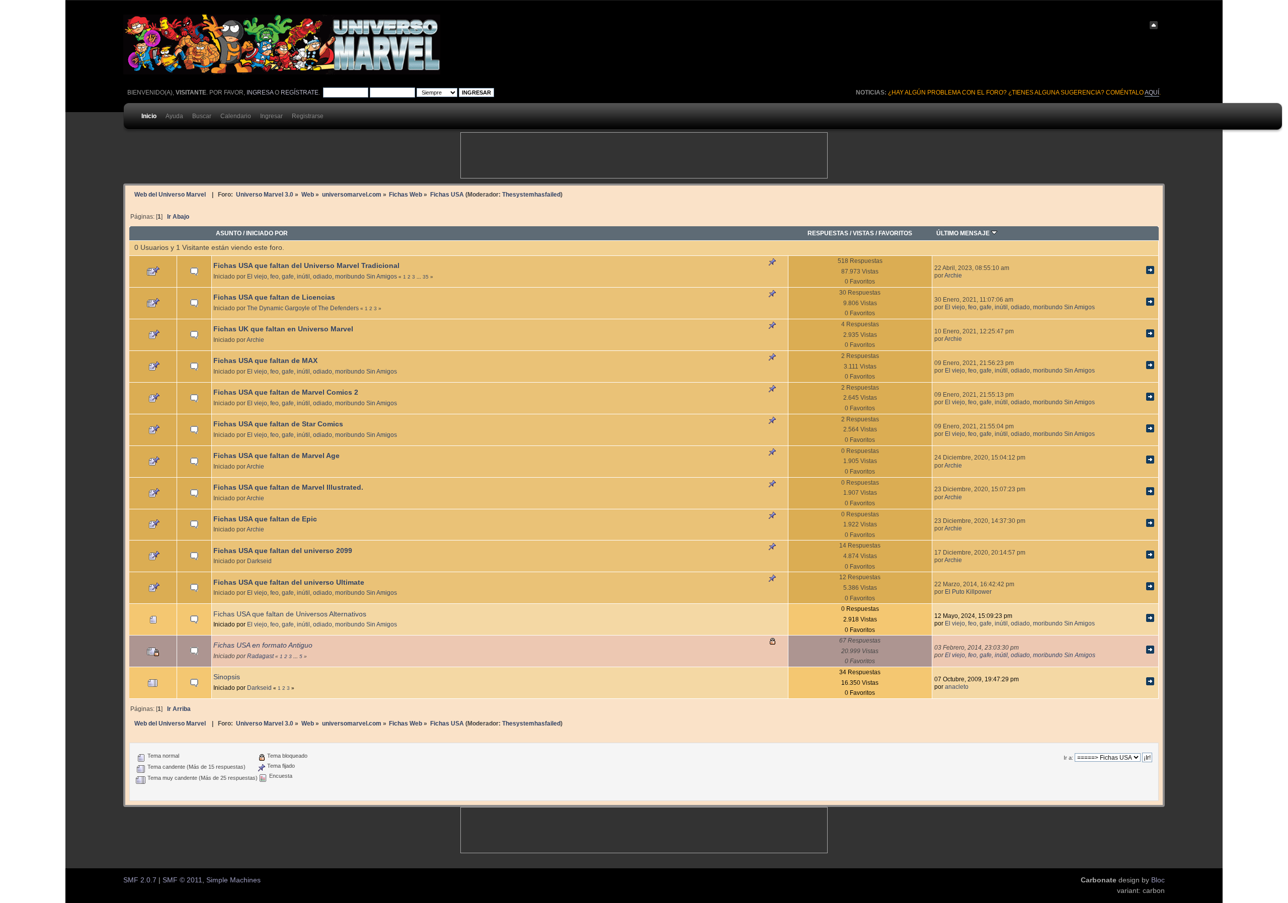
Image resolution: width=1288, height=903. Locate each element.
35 (426, 277)
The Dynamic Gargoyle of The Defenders (303, 308)
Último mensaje (963, 233)
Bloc (1158, 880)
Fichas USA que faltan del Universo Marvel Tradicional (306, 265)
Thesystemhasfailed (531, 194)
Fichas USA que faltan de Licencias (274, 297)
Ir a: (1068, 758)
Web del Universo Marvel (170, 194)
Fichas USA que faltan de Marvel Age (276, 456)
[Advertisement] (644, 155)
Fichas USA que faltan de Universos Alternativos (289, 614)
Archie (953, 275)
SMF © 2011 (182, 880)
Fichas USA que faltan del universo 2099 (282, 551)
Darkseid (259, 561)
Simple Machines (233, 880)
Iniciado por (267, 233)
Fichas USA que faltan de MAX (265, 361)
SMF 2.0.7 (139, 880)
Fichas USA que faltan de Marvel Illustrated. (288, 487)
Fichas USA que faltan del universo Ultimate (288, 582)
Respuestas (828, 233)
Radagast (260, 656)
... (420, 277)
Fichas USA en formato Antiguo (262, 645)
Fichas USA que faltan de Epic (265, 519)
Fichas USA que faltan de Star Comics (278, 424)
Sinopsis (226, 677)
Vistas (863, 233)
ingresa (260, 92)
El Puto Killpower (968, 591)
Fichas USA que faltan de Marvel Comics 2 (285, 392)
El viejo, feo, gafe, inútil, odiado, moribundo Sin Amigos (322, 276)
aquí (1152, 92)
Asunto (229, 233)
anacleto (957, 686)
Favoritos (895, 233)
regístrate (299, 92)
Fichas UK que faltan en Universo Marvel (283, 329)
